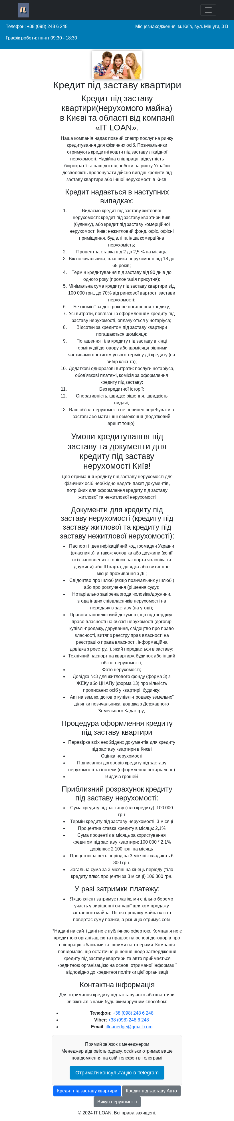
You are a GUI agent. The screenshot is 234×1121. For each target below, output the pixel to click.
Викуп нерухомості (117, 1101)
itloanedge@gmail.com (129, 1026)
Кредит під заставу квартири (87, 1090)
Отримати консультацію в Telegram (117, 1073)
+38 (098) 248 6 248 (133, 1013)
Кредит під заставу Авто (151, 1090)
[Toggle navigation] (208, 10)
